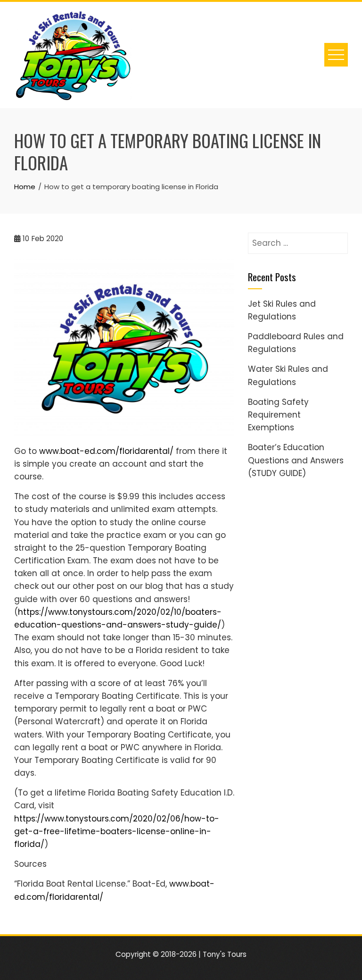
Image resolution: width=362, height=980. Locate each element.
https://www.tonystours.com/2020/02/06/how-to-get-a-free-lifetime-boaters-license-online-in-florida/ (116, 831)
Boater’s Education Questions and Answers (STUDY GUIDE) (296, 460)
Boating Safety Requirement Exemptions (278, 414)
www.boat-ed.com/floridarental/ (106, 451)
